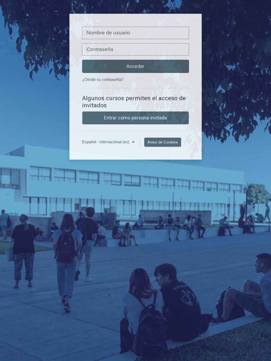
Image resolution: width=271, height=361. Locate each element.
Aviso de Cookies (162, 142)
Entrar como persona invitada (135, 118)
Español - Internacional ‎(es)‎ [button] (106, 142)
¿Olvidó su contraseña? (102, 79)
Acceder (135, 66)
